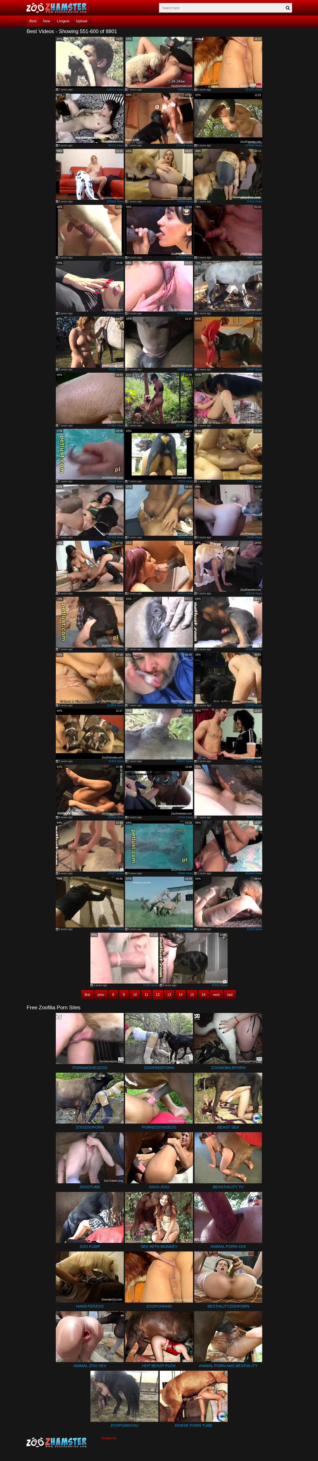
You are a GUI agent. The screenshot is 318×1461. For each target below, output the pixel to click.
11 (146, 995)
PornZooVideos (159, 1127)
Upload (81, 21)
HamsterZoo (90, 1306)
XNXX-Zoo (159, 1187)
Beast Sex (228, 1127)
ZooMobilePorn (228, 1068)
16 (204, 995)
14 (181, 995)
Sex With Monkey (159, 1246)
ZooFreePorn (159, 1068)
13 (169, 995)
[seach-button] (287, 8)
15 (192, 995)
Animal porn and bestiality (228, 1366)
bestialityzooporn (228, 1306)
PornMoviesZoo (89, 1068)
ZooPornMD (159, 1306)
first (87, 995)
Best (32, 21)
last (230, 995)
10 (135, 995)
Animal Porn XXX (228, 1246)
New (46, 21)
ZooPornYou (124, 1425)
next (216, 995)
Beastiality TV (228, 1187)
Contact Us (109, 1438)
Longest (63, 21)
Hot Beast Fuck (159, 1366)
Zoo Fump (90, 1246)
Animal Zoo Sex (90, 1366)
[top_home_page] (58, 8)
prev (101, 995)
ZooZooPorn (90, 1127)
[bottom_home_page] (64, 1442)
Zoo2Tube (89, 1187)
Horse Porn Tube (193, 1425)
